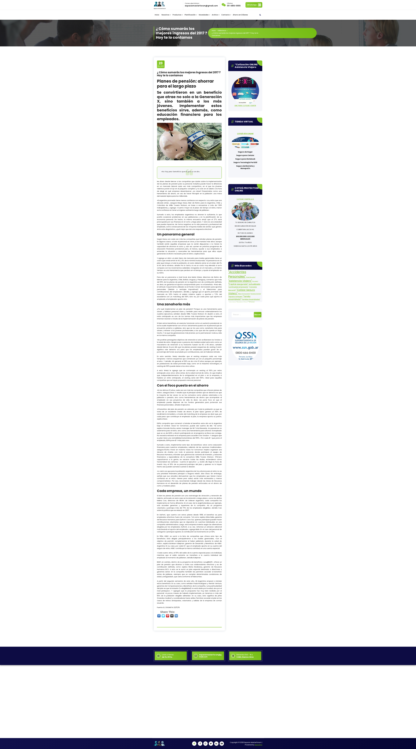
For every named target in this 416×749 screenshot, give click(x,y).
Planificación (190, 15)
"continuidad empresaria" (238, 287)
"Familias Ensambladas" (250, 299)
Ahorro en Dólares (240, 15)
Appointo (258, 745)
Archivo (215, 15)
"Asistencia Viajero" (240, 281)
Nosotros (165, 15)
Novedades (204, 15)
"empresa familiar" (256, 294)
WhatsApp (252, 5)
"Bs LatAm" (255, 281)
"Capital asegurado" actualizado (244, 284)
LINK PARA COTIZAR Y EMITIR (245, 105)
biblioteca (222, 30)
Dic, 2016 (161, 64)
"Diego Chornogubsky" (244, 294)
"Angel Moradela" (250, 277)
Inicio (157, 15)
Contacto (225, 15)
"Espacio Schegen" (235, 296)
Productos (177, 15)
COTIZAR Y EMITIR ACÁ (245, 199)
